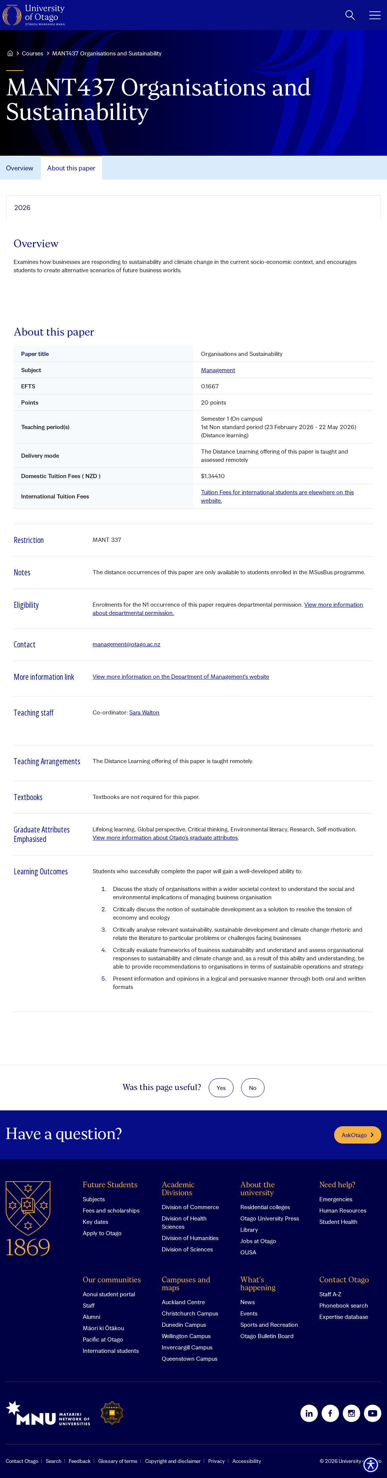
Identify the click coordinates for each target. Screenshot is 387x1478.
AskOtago (354, 1135)
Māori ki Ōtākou (103, 1328)
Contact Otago (344, 1280)
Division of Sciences (187, 1249)
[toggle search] (350, 15)
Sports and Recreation (269, 1325)
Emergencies (335, 1199)
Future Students (110, 1185)
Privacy (216, 1461)
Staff (88, 1305)
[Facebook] (330, 1413)
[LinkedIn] (309, 1413)
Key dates (95, 1222)
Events (248, 1313)
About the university (257, 1189)
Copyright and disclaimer (173, 1461)
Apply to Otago (102, 1233)
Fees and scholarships (111, 1210)
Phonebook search (343, 1305)
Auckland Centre (183, 1302)
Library (249, 1230)
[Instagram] (351, 1413)
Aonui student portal (109, 1294)
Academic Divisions (178, 1189)
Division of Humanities (190, 1238)
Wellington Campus (186, 1336)
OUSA (248, 1252)
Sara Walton (144, 712)
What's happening (258, 1284)
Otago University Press (269, 1218)
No (253, 1088)
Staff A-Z (330, 1294)
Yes (221, 1088)
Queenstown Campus (189, 1358)
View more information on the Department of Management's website (181, 676)
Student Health (338, 1222)
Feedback (80, 1461)
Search (53, 1461)
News (247, 1302)
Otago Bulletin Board (267, 1336)
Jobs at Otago (258, 1241)
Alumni (91, 1317)
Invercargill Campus (187, 1347)
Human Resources (342, 1210)
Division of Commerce (190, 1207)
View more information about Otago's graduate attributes (165, 837)
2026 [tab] (22, 207)
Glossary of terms (118, 1461)
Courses (32, 53)
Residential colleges (265, 1207)
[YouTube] (372, 1413)
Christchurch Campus (190, 1313)
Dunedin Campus (184, 1325)
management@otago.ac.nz (126, 644)
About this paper (71, 168)
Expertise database (343, 1317)
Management (218, 370)
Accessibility (246, 1461)
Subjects (94, 1199)
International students (111, 1351)
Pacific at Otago (103, 1339)
